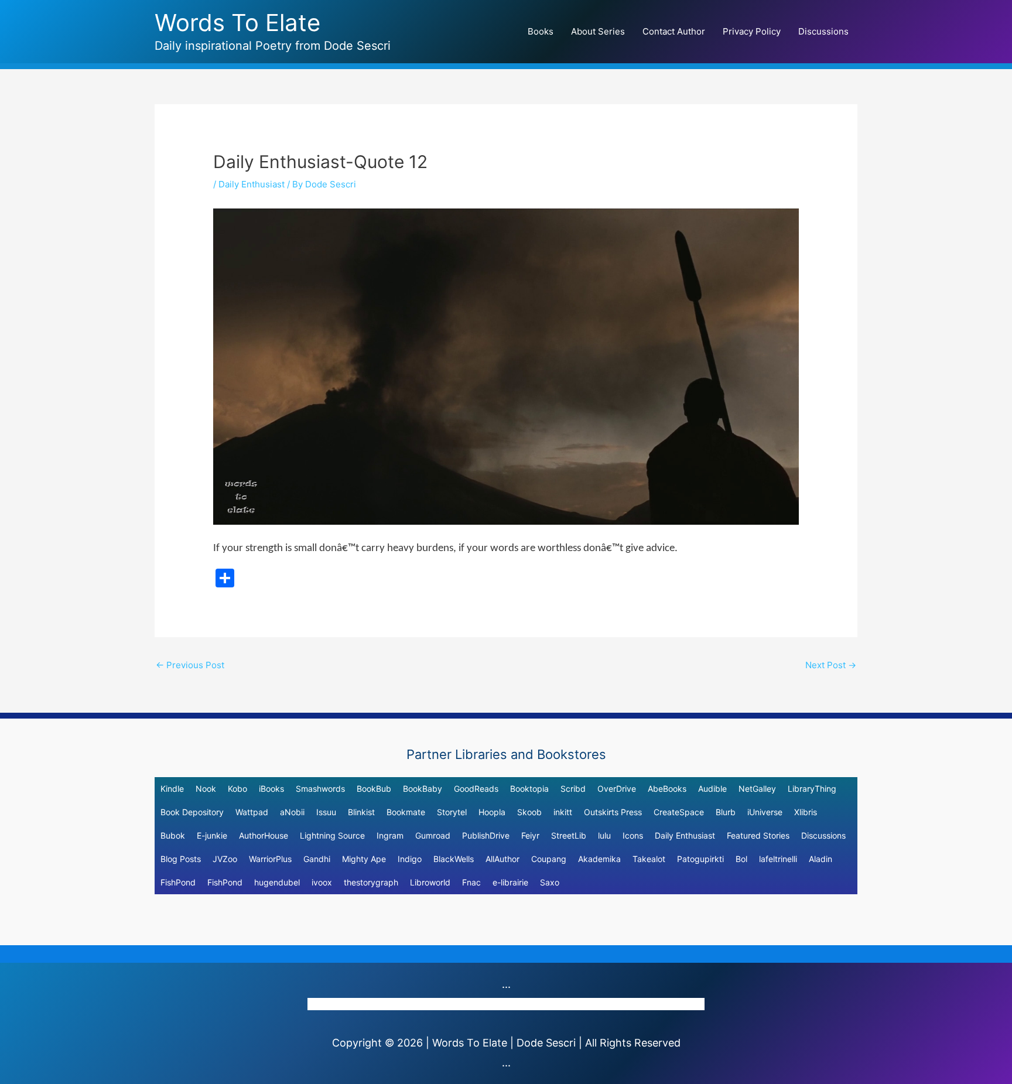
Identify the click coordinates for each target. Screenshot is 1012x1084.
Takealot (648, 859)
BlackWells (453, 859)
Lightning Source (332, 835)
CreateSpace (679, 812)
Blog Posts (180, 859)
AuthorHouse (263, 835)
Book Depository (192, 812)
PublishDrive (486, 835)
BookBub (374, 789)
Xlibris (805, 812)
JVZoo (225, 859)
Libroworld (430, 882)
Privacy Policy (752, 31)
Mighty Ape (364, 859)
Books (540, 31)
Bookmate (406, 812)
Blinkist (361, 812)
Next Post (830, 665)
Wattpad (251, 812)
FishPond (178, 882)
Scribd (573, 789)
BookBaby (422, 789)
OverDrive (616, 789)
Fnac (471, 882)
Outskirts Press (613, 812)
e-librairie (510, 882)
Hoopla (491, 812)
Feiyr (530, 835)
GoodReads (476, 789)
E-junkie (212, 835)
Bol (741, 859)
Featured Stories (758, 835)
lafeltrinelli (778, 859)
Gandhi (316, 859)
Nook (206, 789)
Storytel (452, 812)
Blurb (726, 812)
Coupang (548, 859)
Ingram (390, 835)
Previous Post (190, 665)
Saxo (549, 882)
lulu (604, 835)
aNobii (292, 812)
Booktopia (529, 789)
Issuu (326, 812)
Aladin (820, 859)
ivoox (322, 882)
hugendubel (277, 882)
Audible (712, 789)
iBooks (271, 789)
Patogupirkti (700, 859)
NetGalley (757, 789)
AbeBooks (667, 789)
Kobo (237, 789)
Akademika (599, 859)
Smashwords (320, 789)
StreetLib (568, 835)
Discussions (823, 31)
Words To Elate (237, 22)
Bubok (172, 835)
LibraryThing (812, 789)
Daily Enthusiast (251, 184)
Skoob (529, 812)
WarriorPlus (270, 859)
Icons (633, 835)
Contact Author (673, 31)
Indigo (410, 859)
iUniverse (764, 812)
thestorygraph (371, 882)
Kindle (172, 789)
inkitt (562, 812)
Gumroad (432, 835)
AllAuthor (502, 859)
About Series (598, 31)
